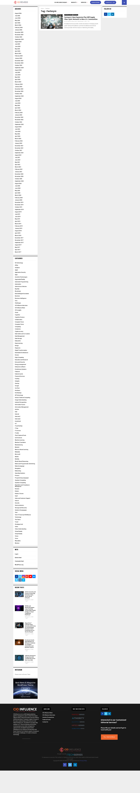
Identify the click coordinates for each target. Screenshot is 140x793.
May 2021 (17, 162)
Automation (18, 284)
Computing (18, 326)
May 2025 (17, 48)
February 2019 (19, 226)
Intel (16, 411)
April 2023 (17, 108)
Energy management (20, 364)
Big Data (17, 288)
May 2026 (17, 20)
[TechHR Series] (78, 727)
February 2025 (19, 56)
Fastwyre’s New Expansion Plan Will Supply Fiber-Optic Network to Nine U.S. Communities (81, 18)
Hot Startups (18, 392)
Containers (18, 329)
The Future (17, 519)
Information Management (21, 407)
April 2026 (17, 22)
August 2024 (18, 70)
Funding (17, 378)
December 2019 (19, 202)
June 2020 (17, 188)
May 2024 (17, 77)
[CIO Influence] (70, 750)
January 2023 (18, 115)
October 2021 (18, 150)
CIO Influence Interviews (21, 305)
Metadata (17, 452)
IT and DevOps (18, 426)
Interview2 (17, 418)
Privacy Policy (83, 760)
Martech (17, 447)
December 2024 (19, 60)
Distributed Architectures (21, 352)
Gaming (17, 383)
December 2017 (19, 237)
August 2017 (18, 245)
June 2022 (17, 131)
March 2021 (18, 167)
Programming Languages (22, 478)
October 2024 (18, 65)
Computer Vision (19, 322)
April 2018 (17, 233)
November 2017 (19, 240)
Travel (16, 522)
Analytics (17, 267)
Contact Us (45, 722)
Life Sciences (18, 437)
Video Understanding (20, 529)
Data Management (19, 336)
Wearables (18, 540)
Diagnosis (17, 348)
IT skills (17, 433)
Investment (18, 421)
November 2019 (19, 204)
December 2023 (19, 89)
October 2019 (18, 207)
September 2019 (19, 209)
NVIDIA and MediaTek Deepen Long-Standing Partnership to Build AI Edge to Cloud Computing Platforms (30, 610)
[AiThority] (78, 720)
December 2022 (19, 117)
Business (17, 296)
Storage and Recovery (21, 507)
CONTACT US (110, 2)
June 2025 (17, 46)
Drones (17, 355)
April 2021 (17, 164)
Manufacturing (19, 444)
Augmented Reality (20, 279)
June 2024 (17, 74)
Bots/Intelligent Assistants (22, 293)
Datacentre (18, 340)
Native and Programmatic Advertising (25, 463)
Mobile (17, 456)
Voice (16, 538)
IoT (16, 423)
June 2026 (17, 18)
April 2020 (17, 193)
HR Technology (19, 395)
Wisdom (17, 543)
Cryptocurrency (19, 331)
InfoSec (17, 409)
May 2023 (17, 105)
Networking (75, 14)
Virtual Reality (18, 531)
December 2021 (19, 145)
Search (17, 500)
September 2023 (19, 96)
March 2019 (18, 223)
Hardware (17, 390)
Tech (16, 512)
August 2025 (18, 41)
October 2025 (18, 37)
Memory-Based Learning (21, 449)
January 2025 (18, 58)
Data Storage (18, 338)
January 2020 (18, 200)
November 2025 (19, 34)
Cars (16, 300)
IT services (18, 430)
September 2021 (19, 152)
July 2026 (17, 15)
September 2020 (19, 181)
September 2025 (19, 39)
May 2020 (17, 190)
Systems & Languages (21, 510)
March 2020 (18, 195)
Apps (16, 274)
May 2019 (17, 219)
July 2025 (17, 44)
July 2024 (17, 72)
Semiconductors (19, 505)
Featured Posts (46, 719)
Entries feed (18, 557)
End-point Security (20, 362)
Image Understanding (20, 400)
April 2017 (17, 249)
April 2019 (17, 221)
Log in (16, 554)
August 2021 (18, 155)
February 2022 (19, 141)
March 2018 (18, 235)
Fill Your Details (109, 737)
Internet (17, 414)
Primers (17, 475)
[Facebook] (65, 765)
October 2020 (18, 178)
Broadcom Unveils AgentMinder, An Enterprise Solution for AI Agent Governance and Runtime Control (30, 643)
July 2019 (17, 214)
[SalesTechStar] (78, 723)
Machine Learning (19, 440)
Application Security (20, 272)
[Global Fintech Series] (78, 730)
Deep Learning (19, 343)
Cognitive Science (19, 317)
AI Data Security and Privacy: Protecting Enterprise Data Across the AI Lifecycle (30, 595)
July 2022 (17, 129)
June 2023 (17, 103)
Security (17, 503)
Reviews (17, 488)
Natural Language (19, 466)
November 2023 (19, 91)
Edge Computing (19, 357)
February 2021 (19, 169)
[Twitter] (70, 765)
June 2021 (17, 160)
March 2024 (18, 81)
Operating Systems (20, 473)
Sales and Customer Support (22, 498)
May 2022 (17, 134)
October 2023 (18, 93)
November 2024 (19, 63)
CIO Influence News (68, 14)
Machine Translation (20, 442)
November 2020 (19, 176)
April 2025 (17, 51)
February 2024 (19, 84)
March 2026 (18, 25)
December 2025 (19, 32)
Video (16, 526)
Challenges (18, 303)
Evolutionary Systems (20, 369)
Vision (16, 536)
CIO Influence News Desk (71, 21)
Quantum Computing (20, 480)
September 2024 (19, 67)
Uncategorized (19, 524)
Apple (16, 270)
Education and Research (21, 359)
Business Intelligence (20, 298)
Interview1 (17, 416)
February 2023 (19, 112)
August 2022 (18, 126)
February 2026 (19, 27)
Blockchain (18, 291)
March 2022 (18, 138)
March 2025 (18, 53)
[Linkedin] (75, 765)
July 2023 (17, 100)
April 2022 (17, 136)
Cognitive (17, 314)
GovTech (17, 388)
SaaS (16, 496)
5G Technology (19, 262)
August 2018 (18, 230)
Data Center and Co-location (22, 333)
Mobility (17, 459)
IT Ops (16, 428)
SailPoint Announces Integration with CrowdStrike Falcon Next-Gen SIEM (30, 658)
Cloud (16, 312)
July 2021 (17, 157)
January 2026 (18, 30)
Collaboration (18, 319)
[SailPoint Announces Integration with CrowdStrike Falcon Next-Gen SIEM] (19, 658)
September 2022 (19, 124)
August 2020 (18, 183)
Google (17, 385)
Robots (17, 491)
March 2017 (18, 252)
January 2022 (18, 143)
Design (17, 345)
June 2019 (17, 216)
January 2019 (18, 228)
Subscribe (96, 2)
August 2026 (18, 13)
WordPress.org (19, 564)
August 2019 (18, 211)
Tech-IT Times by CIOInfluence (23, 514)
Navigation (18, 468)
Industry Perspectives (20, 402)
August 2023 (18, 98)
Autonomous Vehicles (21, 286)
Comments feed (19, 561)
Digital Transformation (21, 350)
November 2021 (19, 148)
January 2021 (18, 171)
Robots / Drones (19, 493)
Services (83, 2)
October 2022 (18, 122)
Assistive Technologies (21, 277)
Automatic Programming (21, 281)
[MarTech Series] (78, 716)
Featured (17, 371)
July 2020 (17, 186)
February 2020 (19, 197)
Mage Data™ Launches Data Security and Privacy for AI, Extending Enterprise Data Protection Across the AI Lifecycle (30, 627)
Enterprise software (20, 366)
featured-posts (19, 374)
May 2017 (17, 247)
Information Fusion (20, 404)
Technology (18, 517)
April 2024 (17, 79)
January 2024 (18, 86)
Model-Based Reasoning (21, 461)
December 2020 (19, 174)
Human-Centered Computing (22, 397)
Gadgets (17, 381)
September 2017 (19, 242)
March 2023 (18, 110)
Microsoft (17, 454)
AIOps (16, 265)
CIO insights (18, 310)
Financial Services (20, 376)
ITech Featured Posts (20, 435)
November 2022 (19, 119)
